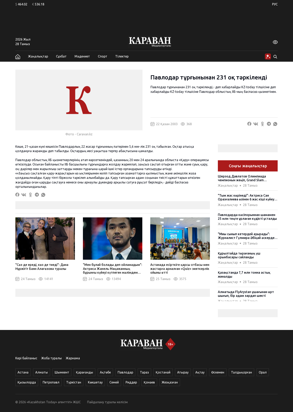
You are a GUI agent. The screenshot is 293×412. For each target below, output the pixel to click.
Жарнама (73, 358)
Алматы (41, 372)
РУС (275, 4)
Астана (23, 372)
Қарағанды (84, 372)
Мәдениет (82, 56)
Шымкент (62, 372)
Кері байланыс (26, 358)
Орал (263, 372)
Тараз (144, 372)
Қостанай (163, 372)
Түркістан (73, 382)
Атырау (183, 372)
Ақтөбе (105, 372)
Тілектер (122, 56)
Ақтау (200, 372)
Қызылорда (27, 382)
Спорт (102, 56)
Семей (114, 382)
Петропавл (51, 382)
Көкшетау (95, 382)
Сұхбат (61, 56)
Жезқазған (170, 382)
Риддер (131, 382)
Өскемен (217, 372)
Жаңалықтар (38, 56)
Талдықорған (241, 372)
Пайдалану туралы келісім (107, 402)
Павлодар (125, 372)
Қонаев (149, 382)
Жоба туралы (51, 358)
